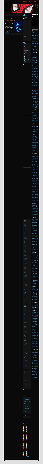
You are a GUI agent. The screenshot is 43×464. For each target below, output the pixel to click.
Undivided (33, 356)
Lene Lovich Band (36, 211)
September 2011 (25, 353)
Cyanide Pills (35, 102)
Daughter (33, 105)
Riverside (36, 290)
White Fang (35, 367)
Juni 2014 (24, 326)
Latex (34, 208)
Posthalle (36, 275)
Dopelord (34, 121)
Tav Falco (36, 335)
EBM (36, 128)
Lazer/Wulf (33, 209)
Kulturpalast (34, 204)
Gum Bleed (37, 159)
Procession (33, 277)
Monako (32, 234)
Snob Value (33, 320)
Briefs (34, 79)
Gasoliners (35, 150)
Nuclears (34, 258)
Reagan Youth (33, 286)
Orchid (32, 263)
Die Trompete (36, 115)
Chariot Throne (34, 88)
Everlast (34, 135)
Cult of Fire (35, 101)
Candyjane (35, 84)
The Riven (33, 343)
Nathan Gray (36, 247)
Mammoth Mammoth (33, 220)
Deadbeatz (37, 105)
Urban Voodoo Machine (34, 357)
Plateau (37, 272)
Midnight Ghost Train (36, 232)
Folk (32, 144)
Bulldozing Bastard (35, 80)
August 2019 (25, 276)
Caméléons (33, 84)
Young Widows (35, 376)
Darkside (35, 104)
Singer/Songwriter (34, 312)
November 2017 (25, 293)
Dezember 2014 (25, 321)
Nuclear (33, 258)
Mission (32, 233)
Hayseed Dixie (36, 167)
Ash (37, 51)
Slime (34, 318)
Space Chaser (33, 322)
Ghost (13, 34)
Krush (32, 204)
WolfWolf (33, 372)
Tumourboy (35, 353)
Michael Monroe (35, 230)
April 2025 (24, 232)
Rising (32, 290)
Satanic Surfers (37, 302)
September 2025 (25, 228)
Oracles (36, 262)
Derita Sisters (35, 111)
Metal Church (36, 228)
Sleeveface (24, 385)
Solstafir (34, 321)
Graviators (35, 158)
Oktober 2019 (25, 274)
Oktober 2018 (25, 284)
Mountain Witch (33, 241)
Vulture (33, 364)
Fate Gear (35, 139)
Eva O (32, 135)
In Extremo (37, 178)
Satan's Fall (34, 302)
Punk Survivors (25, 381)
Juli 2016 (24, 306)
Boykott (37, 77)
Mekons (37, 226)
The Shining (35, 343)
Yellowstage (33, 375)
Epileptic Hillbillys (36, 133)
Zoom (36, 378)
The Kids (36, 341)
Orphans (35, 264)
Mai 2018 (24, 288)
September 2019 (25, 275)
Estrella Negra (35, 134)
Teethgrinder (37, 336)
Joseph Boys (33, 191)
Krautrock (33, 203)
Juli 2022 (24, 250)
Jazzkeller (33, 185)
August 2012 (25, 344)
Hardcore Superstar (36, 165)
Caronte (36, 85)
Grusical (32, 159)
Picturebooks (33, 271)
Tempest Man (33, 337)
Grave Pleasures (36, 157)
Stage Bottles (33, 324)
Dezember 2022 (25, 246)
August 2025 (25, 229)
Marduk (34, 222)
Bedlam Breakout (33, 61)
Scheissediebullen (36, 304)
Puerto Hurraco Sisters (34, 279)
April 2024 (24, 242)
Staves (34, 326)
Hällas (34, 176)
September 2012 (25, 343)
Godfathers (35, 155)
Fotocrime (37, 144)
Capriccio (33, 85)
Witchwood (35, 371)
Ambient (36, 41)
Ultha (34, 355)
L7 (36, 206)
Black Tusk (33, 68)
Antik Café (36, 46)
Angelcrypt (37, 43)
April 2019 (24, 279)
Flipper (34, 142)
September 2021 (25, 258)
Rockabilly (33, 293)
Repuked (36, 288)
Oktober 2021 (25, 257)
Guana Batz (35, 159)
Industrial (35, 178)
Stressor (35, 329)
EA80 (32, 127)
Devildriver (33, 113)
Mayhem (33, 225)
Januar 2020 (25, 272)
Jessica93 (36, 186)
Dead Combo (33, 106)
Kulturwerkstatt (33, 205)
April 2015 (24, 318)
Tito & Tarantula (35, 348)
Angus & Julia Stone (34, 44)
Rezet (33, 289)
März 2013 (24, 338)
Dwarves (36, 126)
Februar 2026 (25, 224)
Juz (36, 192)
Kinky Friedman (36, 200)
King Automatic (33, 198)
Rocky (36, 294)
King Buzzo (36, 198)
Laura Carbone (36, 208)
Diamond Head (36, 114)
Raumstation (33, 284)
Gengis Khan (35, 151)
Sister (35, 313)
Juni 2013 (24, 336)
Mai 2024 (24, 241)
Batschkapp (9, 34)
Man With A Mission (35, 221)
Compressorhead (33, 95)
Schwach (33, 306)
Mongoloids (35, 234)
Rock (33, 292)
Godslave (36, 155)
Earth (33, 127)
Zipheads (34, 377)
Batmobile (33, 60)
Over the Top (35, 265)
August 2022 (25, 249)
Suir (37, 330)
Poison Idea (36, 273)
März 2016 (24, 309)
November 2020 (25, 264)
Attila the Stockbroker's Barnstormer (35, 54)
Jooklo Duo (35, 190)
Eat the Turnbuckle (34, 128)
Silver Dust (34, 311)
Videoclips (24, 40)
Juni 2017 (24, 297)
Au (32, 54)
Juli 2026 (24, 220)
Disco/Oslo (34, 118)
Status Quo (33, 326)
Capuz (34, 85)
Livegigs (24, 376)
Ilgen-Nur (36, 176)
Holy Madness (33, 174)
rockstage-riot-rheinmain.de (30, 1)
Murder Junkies (33, 243)
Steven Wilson (37, 327)
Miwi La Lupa (35, 233)
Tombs (37, 348)
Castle (33, 86)
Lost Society (33, 216)
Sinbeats (36, 311)
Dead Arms (35, 105)
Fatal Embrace (33, 139)
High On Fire (35, 172)
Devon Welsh (37, 113)
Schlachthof (36, 305)
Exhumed (33, 136)
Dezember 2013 (25, 331)
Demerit (32, 111)
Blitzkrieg (34, 69)
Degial (36, 109)
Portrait (32, 275)
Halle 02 (35, 160)
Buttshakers (36, 82)
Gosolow (33, 156)
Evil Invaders (36, 135)
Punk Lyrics (25, 380)
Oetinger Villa (33, 260)
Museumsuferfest (36, 243)
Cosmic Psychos (33, 96)
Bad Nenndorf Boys (36, 58)
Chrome (36, 91)
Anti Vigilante (33, 47)
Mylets (32, 246)
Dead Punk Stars (25, 372)
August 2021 (25, 259)
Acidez (36, 34)
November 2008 (25, 366)
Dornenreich (37, 121)
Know (35, 202)
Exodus (34, 136)
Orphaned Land (33, 264)
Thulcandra (36, 346)
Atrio (32, 53)
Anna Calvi (37, 44)
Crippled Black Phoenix (34, 99)
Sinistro (37, 312)
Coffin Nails (37, 93)
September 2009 (25, 364)
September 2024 (25, 238)
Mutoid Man (36, 245)
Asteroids (33, 52)
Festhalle (34, 140)
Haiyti (32, 160)
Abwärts (32, 34)
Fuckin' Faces (33, 148)
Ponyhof (33, 274)
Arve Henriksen (33, 51)
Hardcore (33, 165)
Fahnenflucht (33, 138)
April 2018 (24, 289)
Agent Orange (36, 36)
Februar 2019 (25, 281)
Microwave (33, 232)
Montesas (35, 236)
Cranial (32, 97)
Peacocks (33, 268)
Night (35, 254)
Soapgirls (36, 320)
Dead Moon (34, 107)
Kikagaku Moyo (36, 197)
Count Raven (36, 96)
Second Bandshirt (25, 384)
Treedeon (37, 351)
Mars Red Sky (33, 223)
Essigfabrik (33, 134)
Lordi (32, 215)
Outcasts (37, 264)
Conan (35, 95)
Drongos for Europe (33, 124)
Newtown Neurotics (33, 252)
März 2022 (24, 253)
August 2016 (25, 305)
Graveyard (33, 158)
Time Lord (34, 347)
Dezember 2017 (25, 292)
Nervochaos (33, 251)
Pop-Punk (36, 274)
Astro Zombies (35, 52)
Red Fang (37, 286)
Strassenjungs (33, 329)
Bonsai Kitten (33, 76)
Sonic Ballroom (36, 321)
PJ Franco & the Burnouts (34, 272)
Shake (34, 308)
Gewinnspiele (25, 37)
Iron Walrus (33, 181)
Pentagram (35, 268)
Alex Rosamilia (35, 38)
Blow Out (33, 72)
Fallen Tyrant (36, 138)
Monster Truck (33, 236)
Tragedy (32, 350)
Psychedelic (35, 278)
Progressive (35, 277)
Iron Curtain (35, 180)
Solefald (32, 321)
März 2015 (24, 319)
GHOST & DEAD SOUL (9, 18)
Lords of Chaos (35, 215)
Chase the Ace (37, 88)
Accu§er (34, 34)
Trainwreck (34, 350)
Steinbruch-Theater (33, 327)
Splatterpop (35, 323)
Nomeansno (36, 256)
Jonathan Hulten (33, 189)
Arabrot (32, 49)
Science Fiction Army (36, 306)
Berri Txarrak (36, 62)
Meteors (36, 229)
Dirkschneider (35, 116)
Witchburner (33, 371)
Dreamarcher (33, 123)
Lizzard (32, 214)
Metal (14, 34)
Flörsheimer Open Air (34, 143)
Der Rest (37, 111)
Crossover (37, 99)
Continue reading (7, 32)
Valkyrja (32, 358)
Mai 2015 (24, 317)
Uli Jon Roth (33, 355)
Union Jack (36, 356)
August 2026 (25, 219)
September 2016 (25, 304)
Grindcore (37, 158)
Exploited (36, 136)
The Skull (37, 343)
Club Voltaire (33, 93)
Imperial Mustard (35, 177)
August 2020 (25, 266)
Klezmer (34, 201)
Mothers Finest (36, 239)
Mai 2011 (24, 356)
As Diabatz (36, 51)
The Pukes (35, 342)
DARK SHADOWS (27, 57)
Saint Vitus (35, 300)
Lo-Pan (34, 214)
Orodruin (37, 263)
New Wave (37, 252)
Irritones (36, 181)
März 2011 (24, 357)
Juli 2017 (24, 296)
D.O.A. (36, 102)
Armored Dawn (33, 50)
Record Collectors (25, 383)
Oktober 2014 (25, 323)
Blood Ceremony (35, 70)
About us (33, 27)
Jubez (34, 191)
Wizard (37, 371)
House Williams (36, 175)
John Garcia (37, 188)
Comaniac (33, 94)
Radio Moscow (36, 283)
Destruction (33, 112)
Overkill (33, 265)
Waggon (35, 364)
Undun (34, 356)
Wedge (37, 366)
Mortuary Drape (34, 238)
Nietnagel (34, 254)
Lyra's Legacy (36, 217)
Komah (37, 202)
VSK (32, 364)
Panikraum (33, 267)
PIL (37, 271)
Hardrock (33, 166)
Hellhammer (35, 169)
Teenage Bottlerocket (33, 336)
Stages (35, 324)
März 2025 (24, 233)
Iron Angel (36, 179)
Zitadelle (36, 377)
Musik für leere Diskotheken (34, 244)
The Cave (34, 338)
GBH (36, 150)
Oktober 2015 (25, 313)
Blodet (36, 69)
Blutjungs (36, 74)
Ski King (35, 315)
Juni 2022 (24, 251)
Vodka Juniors (33, 363)
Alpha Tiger (35, 40)
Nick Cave (33, 253)
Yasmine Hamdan (35, 374)
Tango (37, 334)
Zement (32, 377)
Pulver (36, 279)
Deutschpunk (35, 112)
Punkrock (35, 280)
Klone (35, 201)
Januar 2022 (25, 255)
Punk (33, 280)
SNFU (34, 319)
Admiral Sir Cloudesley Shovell (34, 35)
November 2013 (25, 332)
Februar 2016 (25, 310)
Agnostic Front (33, 37)
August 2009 (25, 365)
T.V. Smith (33, 334)
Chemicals (33, 90)
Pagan (33, 266)
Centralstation (34, 87)
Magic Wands (36, 218)
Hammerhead (33, 161)
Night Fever (33, 255)
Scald (34, 303)
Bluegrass (35, 73)
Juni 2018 (24, 287)
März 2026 (24, 223)
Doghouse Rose (33, 119)
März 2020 (24, 270)
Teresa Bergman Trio (36, 337)
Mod (36, 233)
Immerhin (33, 177)
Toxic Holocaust (36, 349)
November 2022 (25, 247)
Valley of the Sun (35, 358)
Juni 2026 (24, 221)
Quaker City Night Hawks (34, 281)
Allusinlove (36, 39)
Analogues (35, 42)
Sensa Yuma (37, 307)
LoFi (35, 214)
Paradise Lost (35, 267)
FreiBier (33, 146)
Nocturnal (33, 256)
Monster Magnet (36, 235)
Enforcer (32, 132)
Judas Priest (37, 191)
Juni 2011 (24, 355)
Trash (36, 350)
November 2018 (25, 283)
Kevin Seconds (33, 195)
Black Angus (33, 65)
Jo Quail (37, 190)
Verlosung (33, 361)
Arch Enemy (35, 49)
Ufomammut (37, 354)
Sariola (32, 302)
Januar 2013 (25, 340)
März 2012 (24, 348)
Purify (37, 280)
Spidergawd (36, 322)
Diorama (32, 116)
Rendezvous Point (33, 288)
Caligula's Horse (35, 83)
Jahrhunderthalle (35, 183)
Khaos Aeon (36, 195)
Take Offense (35, 334)
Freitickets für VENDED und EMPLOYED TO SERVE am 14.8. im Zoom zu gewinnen (27, 401)
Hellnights (37, 169)
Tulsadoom (33, 353)
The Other (33, 342)
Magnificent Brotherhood (34, 219)
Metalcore (33, 229)
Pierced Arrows (36, 271)
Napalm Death (33, 247)
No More (33, 257)
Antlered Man (36, 47)
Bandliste (24, 371)
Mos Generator (33, 239)
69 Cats (34, 32)
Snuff (34, 320)
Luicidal (32, 217)
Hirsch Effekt (33, 173)
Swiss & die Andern (33, 333)
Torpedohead (33, 349)
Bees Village (36, 61)
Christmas (34, 91)
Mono (33, 235)
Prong (32, 278)
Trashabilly (33, 351)
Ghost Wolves (34, 152)
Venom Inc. (36, 360)
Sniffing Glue (36, 319)
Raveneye (35, 284)
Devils (34, 113)
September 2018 (25, 285)
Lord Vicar (37, 215)
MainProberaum (25, 377)
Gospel (34, 156)
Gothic (36, 156)
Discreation (36, 118)
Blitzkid (32, 69)
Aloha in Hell (33, 40)
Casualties (35, 86)
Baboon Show (34, 57)
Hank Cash (34, 162)
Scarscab (37, 303)
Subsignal (33, 330)
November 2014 (25, 322)
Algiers (37, 38)
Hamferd (37, 160)
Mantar (32, 221)
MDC (34, 225)
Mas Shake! (36, 223)
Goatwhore (35, 154)
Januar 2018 (25, 291)
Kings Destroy (33, 200)
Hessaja (36, 170)
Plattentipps (33, 273)
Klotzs (37, 201)
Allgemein (24, 36)
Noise (34, 256)
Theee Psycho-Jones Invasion (35, 339)
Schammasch (33, 304)
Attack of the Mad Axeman (35, 53)
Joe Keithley (35, 188)
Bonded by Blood (36, 75)
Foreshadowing (34, 144)
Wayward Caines (35, 366)
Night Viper (35, 255)
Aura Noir (35, 55)
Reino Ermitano (36, 287)
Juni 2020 (24, 268)
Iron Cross (33, 180)
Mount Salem (36, 241)
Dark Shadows (33, 104)
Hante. (34, 164)
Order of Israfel (35, 263)
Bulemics (33, 80)
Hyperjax (33, 176)
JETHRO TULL (26, 53)
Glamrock (34, 153)
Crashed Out (35, 97)
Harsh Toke (35, 166)
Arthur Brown (36, 50)
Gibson (36, 152)
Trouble (34, 352)
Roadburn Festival (33, 291)
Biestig (36, 63)
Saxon (32, 303)
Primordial (37, 276)
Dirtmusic (37, 117)
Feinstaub (33, 140)
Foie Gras (37, 143)
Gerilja (37, 151)
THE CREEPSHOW (27, 55)
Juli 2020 (24, 267)
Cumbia (37, 101)
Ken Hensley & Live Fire (36, 194)
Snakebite (33, 319)
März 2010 (24, 361)
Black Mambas (33, 66)
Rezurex (35, 289)
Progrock (37, 277)
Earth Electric (36, 127)
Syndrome (36, 333)
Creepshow (37, 98)
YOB (34, 375)
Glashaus (36, 153)
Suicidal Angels (35, 330)
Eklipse (35, 129)
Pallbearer (35, 266)
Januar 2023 (25, 245)
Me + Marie (36, 225)
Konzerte (24, 39)
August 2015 (25, 315)
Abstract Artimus (36, 33)
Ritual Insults (34, 290)
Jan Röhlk (33, 184)
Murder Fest (37, 242)
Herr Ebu (34, 170)
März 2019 (24, 280)
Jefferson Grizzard (35, 185)
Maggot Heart (33, 218)
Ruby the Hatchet (33, 297)
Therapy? (37, 342)
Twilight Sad (34, 354)
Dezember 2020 (25, 263)
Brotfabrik (36, 79)
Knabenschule (33, 202)
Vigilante (33, 362)
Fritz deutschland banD (35, 147)
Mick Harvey (36, 231)
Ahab (37, 37)
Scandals (35, 303)
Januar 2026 (25, 225)
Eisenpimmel (33, 129)
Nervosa (35, 251)
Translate (36, 30)
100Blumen (36, 32)
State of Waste (33, 325)
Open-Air (34, 262)
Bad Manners (33, 58)
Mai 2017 (24, 298)
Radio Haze (34, 283)
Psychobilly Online (25, 379)
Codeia (35, 93)
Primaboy (35, 276)
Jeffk (37, 185)
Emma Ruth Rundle (35, 131)
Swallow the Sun (36, 332)
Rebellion (35, 286)
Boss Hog (33, 77)
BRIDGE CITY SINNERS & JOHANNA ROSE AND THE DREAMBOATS (26, 408)
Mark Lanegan (36, 222)
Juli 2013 (24, 335)
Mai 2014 (24, 327)
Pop (34, 274)
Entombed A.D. (33, 133)
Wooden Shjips (35, 372)
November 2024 (25, 236)
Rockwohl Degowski (33, 294)
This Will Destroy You (36, 344)
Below (34, 62)
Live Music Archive (25, 375)
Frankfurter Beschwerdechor (34, 145)
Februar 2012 (25, 349)
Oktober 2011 (25, 352)
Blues (36, 73)
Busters (34, 82)
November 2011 (25, 351)
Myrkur (34, 246)
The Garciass (34, 341)
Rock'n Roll (36, 292)
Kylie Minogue (35, 206)
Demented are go (35, 110)
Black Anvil (35, 65)
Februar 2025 (25, 234)
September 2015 (25, 314)
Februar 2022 (25, 254)
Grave (34, 157)
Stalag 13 (37, 324)
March (32, 222)
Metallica (34, 229)
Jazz (36, 184)
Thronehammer (33, 346)
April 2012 (24, 347)
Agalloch (34, 36)
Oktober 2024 (25, 237)
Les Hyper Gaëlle (33, 212)
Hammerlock (36, 161)
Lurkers (34, 217)
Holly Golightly (36, 173)
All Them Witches (33, 39)
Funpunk (36, 148)
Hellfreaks (33, 169)
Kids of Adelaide (33, 197)
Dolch (32, 120)
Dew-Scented (33, 114)
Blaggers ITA (35, 68)
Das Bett (34, 105)
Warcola (34, 365)
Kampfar (32, 194)
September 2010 (25, 360)
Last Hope (33, 208)
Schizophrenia (33, 305)
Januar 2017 (25, 301)
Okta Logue (36, 260)
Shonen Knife (33, 310)
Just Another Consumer (34, 192)
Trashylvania (35, 351)
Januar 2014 (25, 330)
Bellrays (32, 62)
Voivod (35, 363)
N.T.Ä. (37, 246)
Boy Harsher (35, 77)
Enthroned (36, 132)
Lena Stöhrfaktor (33, 211)
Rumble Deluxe (33, 298)
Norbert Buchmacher (35, 257)
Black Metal (36, 66)
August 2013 (25, 334)
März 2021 (24, 262)
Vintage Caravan (35, 362)
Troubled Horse (36, 352)
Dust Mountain (34, 126)
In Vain (34, 179)
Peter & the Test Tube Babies (34, 269)
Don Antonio (34, 120)
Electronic (37, 129)
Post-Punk (34, 275)
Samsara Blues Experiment (35, 301)
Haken (33, 160)
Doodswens (37, 120)
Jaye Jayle (35, 184)
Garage (33, 150)
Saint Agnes (33, 300)
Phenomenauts (33, 270)
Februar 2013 (25, 339)
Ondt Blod (35, 261)
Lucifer (36, 216)
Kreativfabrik (35, 203)
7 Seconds (33, 32)
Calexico (32, 83)
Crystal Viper (33, 101)
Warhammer (36, 365)
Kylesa (32, 206)
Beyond (34, 63)
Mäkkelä (35, 246)
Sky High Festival (35, 316)
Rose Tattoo (35, 296)
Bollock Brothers (33, 75)
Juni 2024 (24, 240)
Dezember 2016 (25, 302)
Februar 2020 (25, 271)
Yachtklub (33, 374)
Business (33, 82)
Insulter (33, 179)
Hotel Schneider (33, 175)
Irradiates (35, 181)
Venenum (34, 360)
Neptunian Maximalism (34, 250)
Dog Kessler (36, 119)
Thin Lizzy (33, 344)
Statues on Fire (36, 325)
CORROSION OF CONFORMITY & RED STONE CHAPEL (27, 44)
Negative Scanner (33, 249)
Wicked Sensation (35, 368)
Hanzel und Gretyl (36, 164)
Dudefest (34, 125)
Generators (33, 151)
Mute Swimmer (33, 245)
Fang (37, 138)
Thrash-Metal (36, 345)
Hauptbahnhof (33, 167)
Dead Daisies (36, 106)
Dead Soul (11, 34)
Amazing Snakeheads (34, 41)
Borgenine (35, 76)
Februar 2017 (25, 300)
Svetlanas (34, 332)
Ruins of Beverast (36, 297)
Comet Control (35, 94)
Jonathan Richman (36, 189)
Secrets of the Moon (33, 307)
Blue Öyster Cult (33, 74)
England (34, 132)
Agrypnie (35, 37)
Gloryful (32, 154)
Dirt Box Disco (35, 117)
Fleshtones (33, 142)
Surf (32, 332)
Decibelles (33, 109)
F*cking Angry (33, 137)
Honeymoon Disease (36, 174)
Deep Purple (35, 109)
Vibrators (36, 361)
